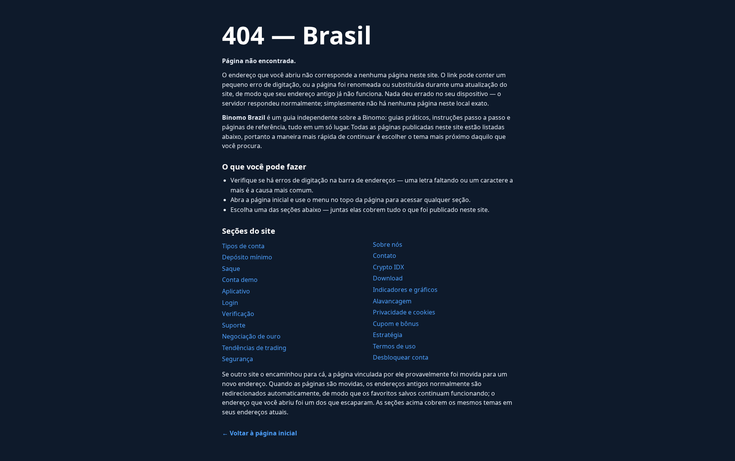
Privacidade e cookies (404, 312)
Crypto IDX (388, 267)
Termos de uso (394, 346)
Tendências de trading (254, 348)
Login (230, 302)
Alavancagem (392, 301)
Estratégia (387, 335)
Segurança (237, 359)
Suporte (233, 325)
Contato (384, 255)
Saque (231, 268)
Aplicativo (236, 291)
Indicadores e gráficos (405, 289)
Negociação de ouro (251, 336)
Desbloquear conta (400, 357)
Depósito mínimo (247, 257)
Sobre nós (387, 244)
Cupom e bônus (396, 323)
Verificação (238, 314)
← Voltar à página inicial (259, 433)
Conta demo (240, 279)
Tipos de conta (243, 246)
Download (388, 278)
